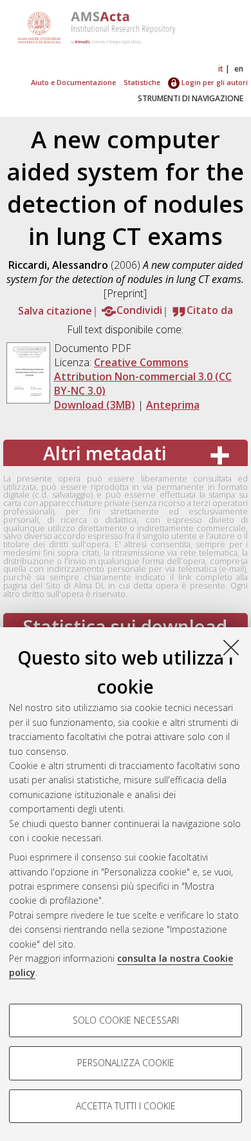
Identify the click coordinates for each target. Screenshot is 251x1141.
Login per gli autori (214, 82)
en (238, 68)
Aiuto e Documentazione (73, 82)
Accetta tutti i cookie (126, 1106)
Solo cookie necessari (126, 1020)
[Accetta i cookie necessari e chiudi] (231, 647)
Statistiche (142, 82)
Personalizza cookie (125, 1063)
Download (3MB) (94, 405)
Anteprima (173, 405)
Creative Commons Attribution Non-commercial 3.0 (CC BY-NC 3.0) (143, 376)
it (220, 68)
